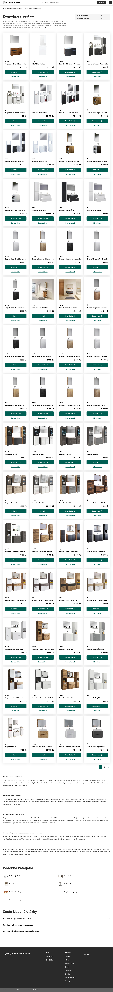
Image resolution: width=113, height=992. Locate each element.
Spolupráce (49, 956)
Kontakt (86, 954)
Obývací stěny (68, 876)
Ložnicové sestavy (15, 892)
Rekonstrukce (69, 963)
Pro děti (67, 981)
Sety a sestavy (25, 8)
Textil (67, 967)
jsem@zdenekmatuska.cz (17, 953)
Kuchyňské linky (14, 884)
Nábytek (17, 8)
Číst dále (44, 27)
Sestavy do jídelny (15, 900)
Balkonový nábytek (15, 876)
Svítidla (67, 974)
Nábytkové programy (70, 892)
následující (108, 767)
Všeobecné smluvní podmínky (10, 989)
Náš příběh (49, 960)
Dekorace (68, 970)
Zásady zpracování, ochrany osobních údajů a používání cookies (33, 989)
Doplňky (67, 956)
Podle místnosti (70, 977)
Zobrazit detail (15, 77)
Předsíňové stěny (69, 884)
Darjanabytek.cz (9, 8)
